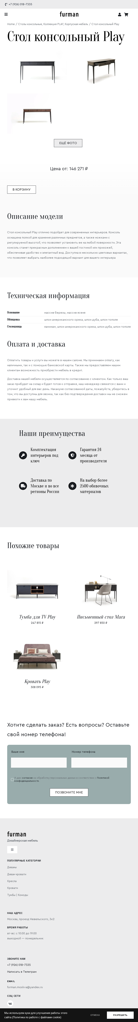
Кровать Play (37, 681)
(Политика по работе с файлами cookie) (36, 1017)
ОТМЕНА (95, 1015)
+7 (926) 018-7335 (19, 964)
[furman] (69, 12)
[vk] (10, 1003)
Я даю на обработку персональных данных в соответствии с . (61, 779)
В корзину (22, 189)
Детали (47, 590)
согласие (27, 778)
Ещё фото (68, 143)
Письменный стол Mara (101, 617)
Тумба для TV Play (37, 617)
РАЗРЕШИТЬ (120, 1015)
